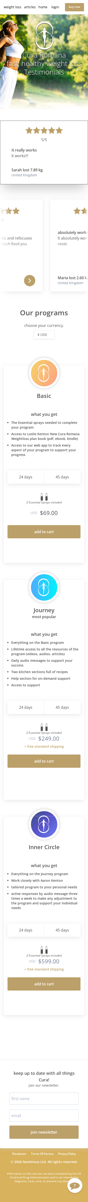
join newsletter (44, 1132)
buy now (74, 7)
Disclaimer (19, 1154)
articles (30, 7)
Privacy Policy (67, 1154)
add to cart (44, 531)
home (42, 7)
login (55, 7)
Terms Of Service (42, 1154)
